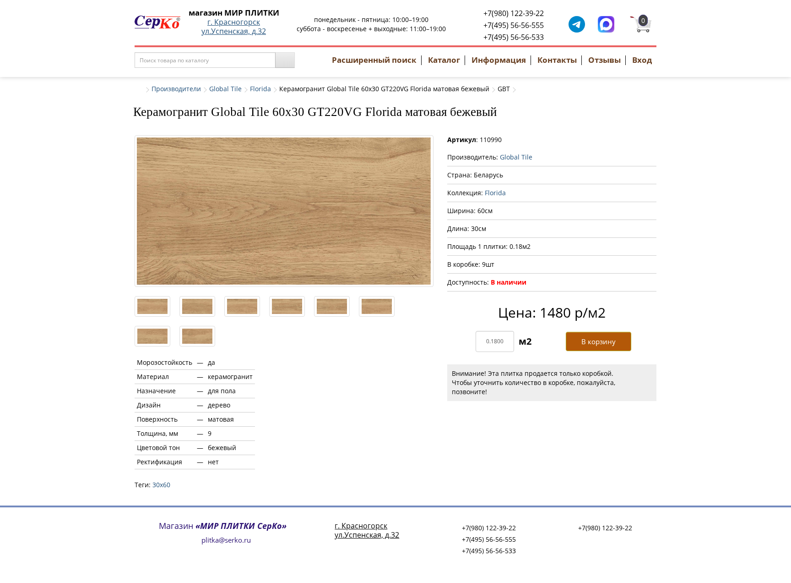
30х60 (161, 484)
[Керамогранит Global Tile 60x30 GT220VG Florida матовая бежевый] (284, 211)
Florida (260, 88)
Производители (176, 88)
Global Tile (225, 88)
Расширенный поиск (374, 60)
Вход (642, 60)
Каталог (444, 60)
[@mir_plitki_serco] (577, 23)
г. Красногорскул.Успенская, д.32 (233, 26)
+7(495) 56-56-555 (513, 25)
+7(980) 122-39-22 (513, 13)
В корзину (598, 341)
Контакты (557, 60)
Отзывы (604, 60)
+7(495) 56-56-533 (513, 37)
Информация (498, 60)
